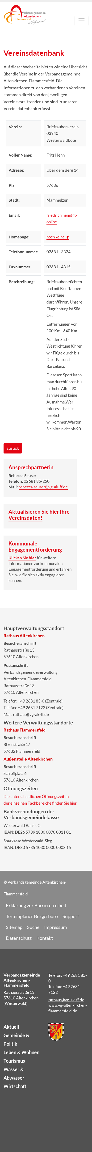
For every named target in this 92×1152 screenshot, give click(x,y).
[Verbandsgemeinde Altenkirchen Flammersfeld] (25, 22)
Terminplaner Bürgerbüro (32, 916)
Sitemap (14, 927)
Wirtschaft (15, 1086)
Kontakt (44, 938)
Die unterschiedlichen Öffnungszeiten (36, 796)
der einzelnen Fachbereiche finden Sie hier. (40, 803)
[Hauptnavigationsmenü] (81, 21)
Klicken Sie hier (22, 557)
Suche (33, 927)
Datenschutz (19, 938)
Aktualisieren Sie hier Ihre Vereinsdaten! (39, 514)
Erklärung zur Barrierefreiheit (36, 905)
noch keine (55, 236)
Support (71, 916)
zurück (13, 448)
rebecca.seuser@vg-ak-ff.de (43, 486)
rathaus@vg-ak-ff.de (66, 999)
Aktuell (11, 1027)
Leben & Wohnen (21, 1052)
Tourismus (14, 1061)
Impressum (55, 927)
